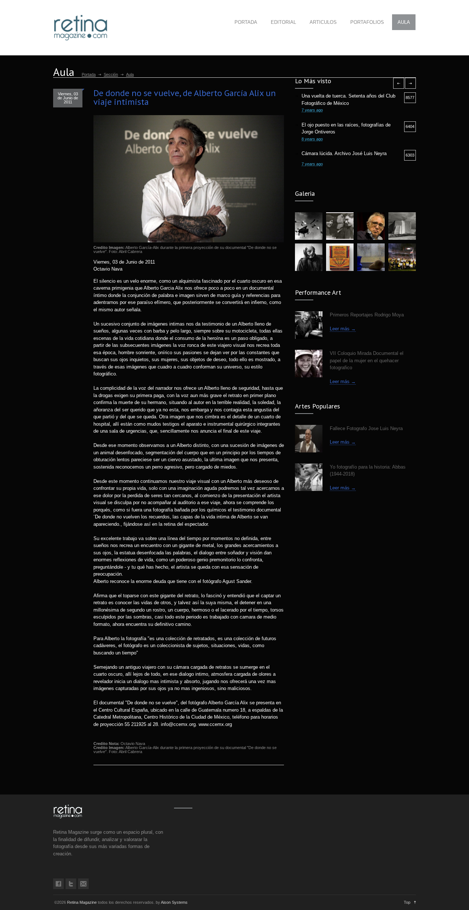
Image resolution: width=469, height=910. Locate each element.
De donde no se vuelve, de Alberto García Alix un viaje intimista (184, 97)
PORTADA (245, 22)
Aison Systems (174, 902)
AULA (404, 22)
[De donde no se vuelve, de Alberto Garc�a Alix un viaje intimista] (188, 178)
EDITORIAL (283, 22)
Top (407, 902)
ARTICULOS (323, 22)
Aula (130, 74)
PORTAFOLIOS (367, 22)
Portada (89, 74)
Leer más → (343, 328)
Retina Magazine (82, 902)
